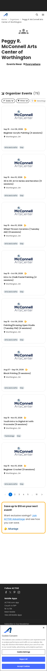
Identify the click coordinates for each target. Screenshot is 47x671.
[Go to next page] (42, 494)
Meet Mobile (10, 612)
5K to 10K (8, 608)
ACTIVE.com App (12, 602)
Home (4, 19)
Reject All (23, 659)
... (32, 494)
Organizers (14, 19)
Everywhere (32, 64)
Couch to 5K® (10, 605)
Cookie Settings (23, 652)
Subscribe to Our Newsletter (17, 624)
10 (36, 494)
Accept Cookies (23, 666)
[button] (22, 101)
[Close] (43, 627)
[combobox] (8, 101)
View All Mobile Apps (13, 615)
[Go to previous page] (5, 494)
